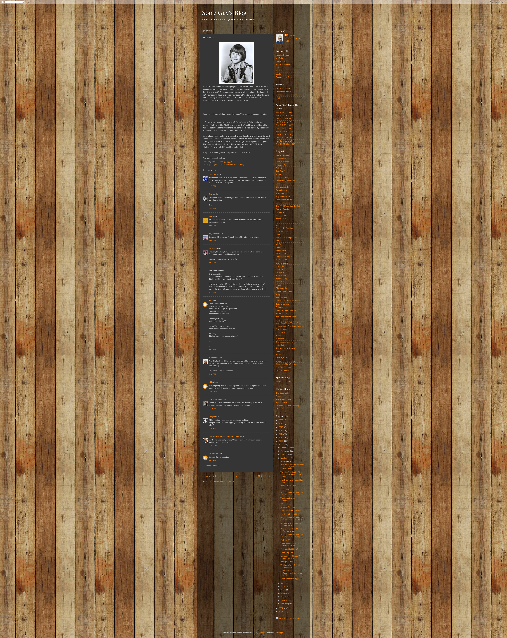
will (210, 382)
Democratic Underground (286, 95)
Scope (278, 355)
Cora (278, 351)
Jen (210, 300)
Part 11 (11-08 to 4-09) (285, 144)
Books (278, 74)
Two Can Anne (282, 171)
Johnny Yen (281, 216)
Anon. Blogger (282, 231)
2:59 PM (212, 226)
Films (278, 68)
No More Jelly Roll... (288, 486)
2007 (281, 608)
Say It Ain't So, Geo (284, 197)
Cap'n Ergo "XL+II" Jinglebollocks (224, 436)
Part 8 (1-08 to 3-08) (284, 135)
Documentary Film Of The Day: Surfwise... (291, 530)
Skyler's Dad (281, 253)
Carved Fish (281, 61)
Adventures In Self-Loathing (287, 406)
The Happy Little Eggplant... (292, 579)
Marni (278, 174)
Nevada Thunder (283, 155)
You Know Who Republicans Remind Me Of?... (292, 566)
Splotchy (279, 269)
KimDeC (279, 336)
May (283, 590)
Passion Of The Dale (284, 228)
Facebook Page (282, 55)
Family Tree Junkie (284, 200)
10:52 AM (213, 446)
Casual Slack (281, 190)
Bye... (282, 504)
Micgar (212, 417)
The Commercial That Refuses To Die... (289, 545)
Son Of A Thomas (283, 367)
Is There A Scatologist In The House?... (290, 524)
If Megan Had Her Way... (290, 549)
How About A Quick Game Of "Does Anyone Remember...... (292, 466)
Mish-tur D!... (285, 540)
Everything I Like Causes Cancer (289, 323)
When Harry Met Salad (285, 181)
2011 (281, 434)
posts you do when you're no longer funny (226, 165)
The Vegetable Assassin (286, 342)
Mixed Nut (280, 266)
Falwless (213, 248)
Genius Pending (282, 370)
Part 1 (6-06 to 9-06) (284, 112)
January (284, 604)
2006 (281, 612)
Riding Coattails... (287, 562)
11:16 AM (213, 409)
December (285, 448)
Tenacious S (281, 219)
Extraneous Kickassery (285, 361)
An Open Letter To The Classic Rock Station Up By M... (291, 573)
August (284, 461)
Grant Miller (281, 159)
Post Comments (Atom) (224, 481)
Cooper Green (282, 320)
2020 (281, 420)
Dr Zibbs (212, 174)
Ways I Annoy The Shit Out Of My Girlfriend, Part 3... (291, 519)
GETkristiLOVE (282, 187)
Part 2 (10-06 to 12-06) (285, 116)
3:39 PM (212, 292)
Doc (210, 194)
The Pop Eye (281, 298)
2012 (281, 431)
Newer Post (209, 476)
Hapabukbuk (281, 247)
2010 (281, 438)
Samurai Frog (281, 279)
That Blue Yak (282, 314)
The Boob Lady (282, 393)
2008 (281, 444)
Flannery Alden (282, 165)
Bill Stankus (281, 332)
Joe (277, 241)
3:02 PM (212, 263)
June (283, 586)
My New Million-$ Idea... (290, 514)
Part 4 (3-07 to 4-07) (284, 122)
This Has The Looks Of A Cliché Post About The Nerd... (290, 474)
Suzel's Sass (281, 329)
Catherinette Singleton (285, 257)
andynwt (262, 633)
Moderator (213, 454)
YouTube (279, 58)
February (285, 600)
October (284, 455)
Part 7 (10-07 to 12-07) (285, 131)
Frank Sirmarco (282, 162)
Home (237, 476)
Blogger (280, 633)
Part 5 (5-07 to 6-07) (284, 125)
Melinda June (281, 260)
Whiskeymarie (282, 358)
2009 (281, 441)
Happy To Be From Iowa (286, 310)
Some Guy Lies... (287, 553)
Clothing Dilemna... (288, 507)
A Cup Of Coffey (282, 178)
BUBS (278, 244)
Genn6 (279, 222)
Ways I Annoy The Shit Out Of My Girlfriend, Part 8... (291, 494)
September (286, 458)
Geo (210, 216)
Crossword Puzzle (283, 92)
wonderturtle (281, 250)
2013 (281, 427)
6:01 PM (212, 350)
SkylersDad (214, 234)
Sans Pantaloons (283, 203)
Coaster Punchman (284, 209)
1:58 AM (212, 428)
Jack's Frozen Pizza (284, 382)
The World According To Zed (288, 206)
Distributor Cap (282, 288)
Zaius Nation (281, 282)
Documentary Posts (284, 77)
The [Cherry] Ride (283, 399)
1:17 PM (212, 186)
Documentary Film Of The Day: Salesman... (291, 557)
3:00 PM (212, 240)
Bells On (279, 168)
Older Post (264, 476)
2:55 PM (212, 208)
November (285, 451)
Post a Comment (213, 466)
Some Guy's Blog (224, 12)
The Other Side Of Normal (287, 317)
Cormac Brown (215, 399)
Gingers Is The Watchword (287, 364)
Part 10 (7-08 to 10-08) (285, 141)
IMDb (278, 98)
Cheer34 (279, 409)
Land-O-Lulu (281, 184)
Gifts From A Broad (284, 291)
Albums (279, 71)
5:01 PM (212, 460)
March (284, 597)
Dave (278, 234)
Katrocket (280, 345)
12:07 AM (213, 391)
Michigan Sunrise (283, 64)
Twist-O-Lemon (282, 304)
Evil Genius (280, 272)
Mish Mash (280, 193)
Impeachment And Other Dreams (290, 326)
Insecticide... (285, 489)
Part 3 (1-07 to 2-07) (284, 119)
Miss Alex (280, 339)
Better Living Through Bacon (288, 301)
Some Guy (213, 357)
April (283, 593)
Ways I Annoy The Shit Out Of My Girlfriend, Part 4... (291, 536)
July (283, 583)
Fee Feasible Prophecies (286, 238)
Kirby (278, 294)
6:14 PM (212, 374)
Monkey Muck (282, 275)
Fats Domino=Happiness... (291, 511)
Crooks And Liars (283, 89)
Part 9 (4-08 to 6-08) (284, 138)
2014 (281, 424)
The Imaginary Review (285, 348)
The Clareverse (282, 403)
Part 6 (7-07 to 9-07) (284, 128)
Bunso (278, 396)
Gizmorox (280, 212)
